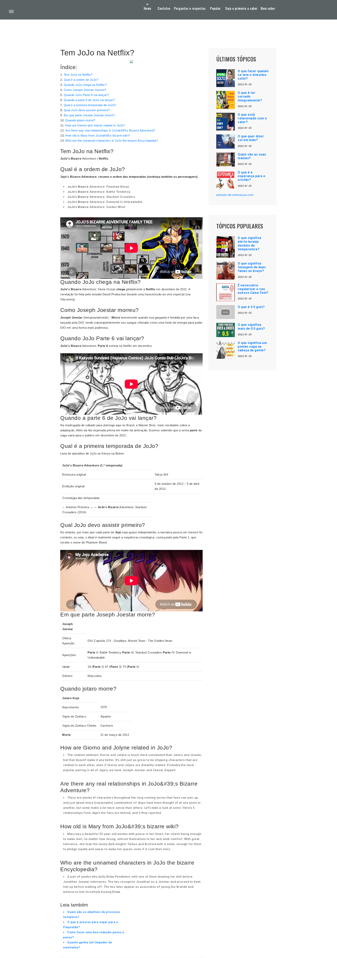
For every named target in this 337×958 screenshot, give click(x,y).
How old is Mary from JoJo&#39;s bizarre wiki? (97, 135)
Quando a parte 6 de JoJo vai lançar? (89, 100)
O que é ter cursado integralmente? (250, 96)
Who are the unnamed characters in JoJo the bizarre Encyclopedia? (111, 140)
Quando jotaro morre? (80, 120)
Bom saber (268, 8)
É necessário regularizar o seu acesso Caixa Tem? (253, 289)
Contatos (164, 8)
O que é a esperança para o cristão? (251, 176)
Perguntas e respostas (190, 8)
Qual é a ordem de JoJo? (81, 79)
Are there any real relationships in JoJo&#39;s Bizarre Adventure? (110, 130)
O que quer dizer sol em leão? (251, 138)
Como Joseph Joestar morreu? (85, 89)
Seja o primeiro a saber (241, 8)
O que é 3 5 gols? (251, 307)
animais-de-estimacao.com (234, 194)
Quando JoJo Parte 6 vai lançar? (86, 95)
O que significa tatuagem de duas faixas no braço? (252, 267)
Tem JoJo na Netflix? (78, 74)
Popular (215, 8)
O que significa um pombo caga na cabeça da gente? (252, 346)
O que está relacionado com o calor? (252, 118)
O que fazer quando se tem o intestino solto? (253, 74)
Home (147, 8)
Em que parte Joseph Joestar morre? (89, 115)
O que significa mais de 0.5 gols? (251, 326)
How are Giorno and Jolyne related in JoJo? (95, 125)
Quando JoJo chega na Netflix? (85, 84)
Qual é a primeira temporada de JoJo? (90, 105)
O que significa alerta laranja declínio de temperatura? (249, 243)
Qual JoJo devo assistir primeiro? (87, 110)
